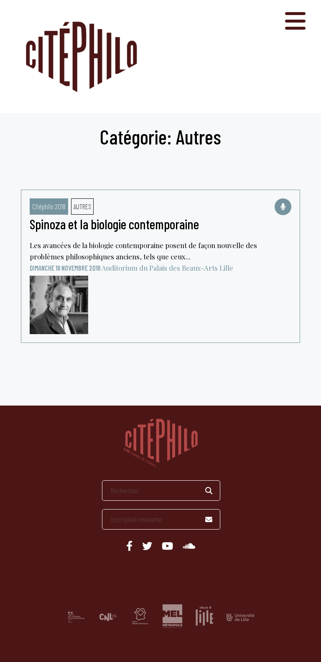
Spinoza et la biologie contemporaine (114, 224)
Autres (82, 206)
